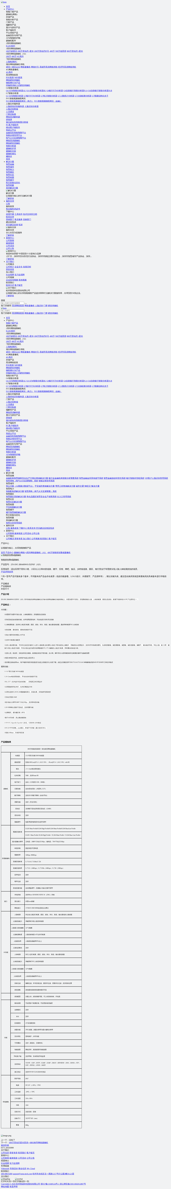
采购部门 (27, 219)
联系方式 (10, 285)
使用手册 (10, 214)
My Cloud (31, 1168)
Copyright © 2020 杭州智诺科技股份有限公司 (20, 1184)
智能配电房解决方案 (15, 491)
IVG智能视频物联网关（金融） (48, 101)
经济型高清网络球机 (67, 67)
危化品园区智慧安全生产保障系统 (42, 497)
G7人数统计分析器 (66, 96)
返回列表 (5, 1145)
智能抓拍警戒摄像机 (61, 552)
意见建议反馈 (12, 225)
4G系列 (20, 56)
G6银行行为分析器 (54, 91)
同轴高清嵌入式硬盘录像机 (18, 85)
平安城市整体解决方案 (45, 486)
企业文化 (19, 267)
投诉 (21, 225)
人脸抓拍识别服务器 (15, 106)
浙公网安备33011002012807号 (73, 1184)
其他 (8, 159)
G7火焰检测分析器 (83, 96)
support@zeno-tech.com (22, 1174)
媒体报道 (14, 1158)
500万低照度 (60, 51)
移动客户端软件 (13, 127)
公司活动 (22, 1158)
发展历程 (27, 267)
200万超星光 (11, 51)
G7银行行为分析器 (32, 96)
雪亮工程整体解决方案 (65, 486)
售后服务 (19, 219)
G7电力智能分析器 (49, 96)
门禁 (46, 306)
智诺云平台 (11, 130)
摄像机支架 (11, 151)
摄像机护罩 (11, 148)
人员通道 (10, 112)
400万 (52, 51)
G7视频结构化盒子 (100, 96)
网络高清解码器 (13, 117)
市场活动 (14, 1168)
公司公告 (31, 1158)
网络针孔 (35, 67)
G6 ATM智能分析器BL (36, 91)
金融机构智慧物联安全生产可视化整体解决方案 (27, 478)
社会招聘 (10, 275)
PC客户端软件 (12, 125)
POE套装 (10, 77)
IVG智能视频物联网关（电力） (20, 101)
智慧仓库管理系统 (14, 523)
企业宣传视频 (12, 280)
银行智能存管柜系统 (135, 478)
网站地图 (5, 1186)
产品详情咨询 (7, 572)
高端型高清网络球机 (49, 67)
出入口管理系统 (64, 497)
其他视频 (23, 280)
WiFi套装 (18, 77)
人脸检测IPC (11, 62)
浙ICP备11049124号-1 (50, 1184)
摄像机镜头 (11, 154)
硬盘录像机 (53, 306)
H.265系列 (10, 46)
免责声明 (14, 1186)
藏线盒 (9, 156)
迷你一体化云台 (13, 67)
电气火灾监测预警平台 (16, 138)
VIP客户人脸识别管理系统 (156, 478)
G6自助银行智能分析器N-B (100, 91)
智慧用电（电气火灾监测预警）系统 (22, 481)
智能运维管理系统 (47, 481)
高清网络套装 (18, 306)
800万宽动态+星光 (75, 51)
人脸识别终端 (12, 109)
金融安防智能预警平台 (16, 133)
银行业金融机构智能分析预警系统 (64, 478)
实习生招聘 (20, 275)
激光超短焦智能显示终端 (17, 122)
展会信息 (22, 1168)
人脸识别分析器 (32, 106)
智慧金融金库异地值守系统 (91, 478)
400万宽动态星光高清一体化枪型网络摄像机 (28, 1143)
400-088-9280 (6, 1174)
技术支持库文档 (30, 214)
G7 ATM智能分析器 (14, 96)
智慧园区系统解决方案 (16, 497)
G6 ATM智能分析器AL (16, 91)
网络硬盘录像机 (13, 80)
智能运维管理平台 (14, 135)
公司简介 (10, 267)
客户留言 (19, 285)
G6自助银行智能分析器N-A (75, 91)
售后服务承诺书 (13, 209)
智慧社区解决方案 (14, 502)
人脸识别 (39, 306)
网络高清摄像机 (13, 140)
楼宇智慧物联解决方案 (16, 512)
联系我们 (22, 1153)
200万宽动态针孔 (41, 51)
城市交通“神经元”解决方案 (88, 486)
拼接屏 (9, 119)
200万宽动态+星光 (26, 51)
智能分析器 (11, 146)
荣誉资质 (14, 1153)
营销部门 (10, 219)
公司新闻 (5, 1158)
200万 (8, 56)
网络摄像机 (26, 67)
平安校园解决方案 (14, 507)
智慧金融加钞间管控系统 (115, 478)
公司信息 (5, 1153)
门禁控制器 (11, 114)
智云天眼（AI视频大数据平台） (20, 486)
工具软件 (19, 214)
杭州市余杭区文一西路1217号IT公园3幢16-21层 (53, 1174)
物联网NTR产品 (13, 83)
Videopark (5, 1168)
